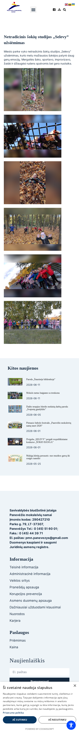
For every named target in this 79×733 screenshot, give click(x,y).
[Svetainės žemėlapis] (60, 9)
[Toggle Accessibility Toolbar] (71, 725)
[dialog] (39, 707)
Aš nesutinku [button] (57, 719)
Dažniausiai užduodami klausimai (35, 607)
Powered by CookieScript (39, 728)
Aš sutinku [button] (19, 719)
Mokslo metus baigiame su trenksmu (43, 393)
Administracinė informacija (30, 574)
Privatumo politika (13, 712)
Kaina (14, 647)
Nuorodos (17, 614)
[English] (66, 4)
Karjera (15, 621)
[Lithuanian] (70, 4)
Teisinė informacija (24, 567)
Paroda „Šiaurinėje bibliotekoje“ (40, 379)
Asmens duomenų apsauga (31, 600)
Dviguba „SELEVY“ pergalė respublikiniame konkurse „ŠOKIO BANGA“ (46, 440)
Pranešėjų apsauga (24, 587)
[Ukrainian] (73, 4)
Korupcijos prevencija (26, 594)
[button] (33, 9)
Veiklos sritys (20, 580)
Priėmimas (18, 640)
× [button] (74, 685)
